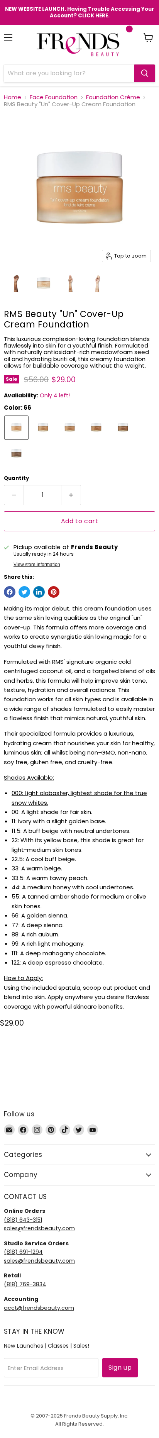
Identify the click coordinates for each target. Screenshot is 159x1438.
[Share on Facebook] (9, 592)
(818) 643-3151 (23, 1220)
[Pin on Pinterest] (53, 592)
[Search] (144, 73)
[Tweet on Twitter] (24, 592)
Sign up (120, 1367)
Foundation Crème (113, 97)
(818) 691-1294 (23, 1252)
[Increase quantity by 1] (71, 495)
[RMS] (16, 283)
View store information (37, 564)
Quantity (16, 478)
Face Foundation (54, 97)
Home (12, 97)
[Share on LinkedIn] (39, 592)
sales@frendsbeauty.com (39, 1228)
